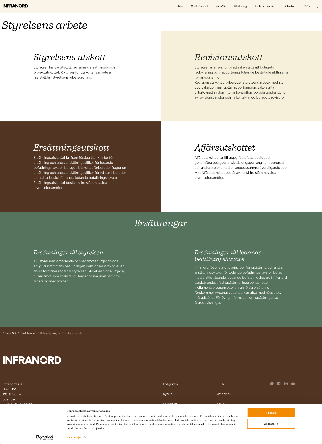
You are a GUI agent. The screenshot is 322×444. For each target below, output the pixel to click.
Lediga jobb (170, 384)
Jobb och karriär (264, 6)
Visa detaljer (74, 437)
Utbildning (240, 6)
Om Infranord (199, 6)
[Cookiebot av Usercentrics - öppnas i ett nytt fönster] (44, 437)
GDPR (220, 384)
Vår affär (221, 6)
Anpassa (269, 423)
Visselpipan (224, 394)
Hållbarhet (289, 6)
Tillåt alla (271, 412)
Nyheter (168, 394)
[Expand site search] (316, 6)
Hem (180, 6)
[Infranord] (15, 6)
